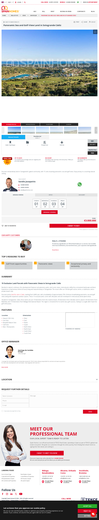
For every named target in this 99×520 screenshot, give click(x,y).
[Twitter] (16, 494)
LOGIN (19, 2)
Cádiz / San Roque (10, 145)
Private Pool (44, 145)
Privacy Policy (15, 500)
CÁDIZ (24, 15)
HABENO (77, 329)
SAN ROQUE (33, 15)
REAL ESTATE (14, 15)
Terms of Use (5, 500)
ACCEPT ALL (87, 506)
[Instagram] (7, 494)
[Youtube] (20, 494)
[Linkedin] (11, 494)
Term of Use (17, 411)
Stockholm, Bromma (84, 471)
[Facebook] (3, 494)
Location (5, 315)
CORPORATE (81, 11)
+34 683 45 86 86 (24, 185)
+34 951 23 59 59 (24, 187)
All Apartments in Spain (8, 478)
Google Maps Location (49, 481)
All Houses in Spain (26, 478)
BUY (35, 11)
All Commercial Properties (9, 481)
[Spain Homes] (9, 9)
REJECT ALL (87, 511)
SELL (43, 11)
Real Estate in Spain (26, 474)
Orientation (27, 315)
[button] (96, 130)
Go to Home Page (6, 474)
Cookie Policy (24, 500)
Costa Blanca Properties (27, 476)
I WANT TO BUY (73, 226)
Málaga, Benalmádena (48, 471)
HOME (4, 15)
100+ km (62, 145)
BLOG (93, 11)
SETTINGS (87, 516)
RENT (52, 11)
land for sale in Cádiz (17, 294)
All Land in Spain (25, 481)
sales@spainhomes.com (26, 190)
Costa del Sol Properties (8, 476)
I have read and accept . (12, 411)
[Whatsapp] (79, 184)
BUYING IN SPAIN (65, 11)
